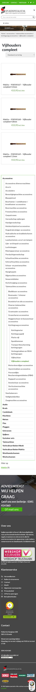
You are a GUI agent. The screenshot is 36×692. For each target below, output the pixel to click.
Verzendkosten (9, 576)
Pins (4, 423)
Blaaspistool (10, 198)
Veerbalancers (11, 393)
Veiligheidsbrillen (12, 397)
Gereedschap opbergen (15, 219)
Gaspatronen (10, 215)
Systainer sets (8, 438)
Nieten (5, 419)
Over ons (5, 2)
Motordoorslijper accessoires (20, 365)
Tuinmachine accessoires (24, 33)
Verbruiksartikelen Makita (13, 449)
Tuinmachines (8, 442)
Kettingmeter (17, 330)
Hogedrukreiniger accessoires (17, 230)
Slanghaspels (10, 272)
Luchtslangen (11, 247)
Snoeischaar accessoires (18, 383)
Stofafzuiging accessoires (16, 283)
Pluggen (6, 427)
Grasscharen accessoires (18, 315)
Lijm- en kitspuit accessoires (17, 243)
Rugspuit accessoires (17, 379)
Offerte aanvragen (11, 594)
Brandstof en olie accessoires (20, 301)
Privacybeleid (9, 591)
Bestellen (22, 2)
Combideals (7, 412)
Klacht (6, 585)
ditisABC (4, 688)
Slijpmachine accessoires (15, 275)
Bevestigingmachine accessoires (18, 194)
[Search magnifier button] (33, 17)
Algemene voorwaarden (12, 588)
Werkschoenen (9, 457)
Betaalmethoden (10, 597)
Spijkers (6, 434)
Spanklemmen (17, 341)
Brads (5, 408)
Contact (14, 2)
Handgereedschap (13, 223)
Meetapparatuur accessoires (17, 251)
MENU (7, 23)
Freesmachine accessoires (16, 212)
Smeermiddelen (12, 279)
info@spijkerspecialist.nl (9, 655)
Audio (5, 404)
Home (3, 33)
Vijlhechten (16, 357)
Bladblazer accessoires (17, 291)
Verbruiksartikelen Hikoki (13, 446)
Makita (4, 467)
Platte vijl (15, 337)
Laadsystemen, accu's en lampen (18, 240)
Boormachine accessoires (16, 208)
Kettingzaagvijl (17, 334)
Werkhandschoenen (11, 453)
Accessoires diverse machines (17, 183)
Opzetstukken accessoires (19, 369)
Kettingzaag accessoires (9, 36)
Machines (7, 416)
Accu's (8, 187)
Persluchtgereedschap (14, 254)
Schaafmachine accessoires (16, 258)
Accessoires (11, 33)
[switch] (32, 689)
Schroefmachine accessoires (17, 262)
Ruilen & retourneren (11, 579)
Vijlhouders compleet (20, 361)
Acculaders (10, 191)
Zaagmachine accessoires (16, 400)
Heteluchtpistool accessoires (17, 226)
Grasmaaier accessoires (18, 311)
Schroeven (7, 431)
